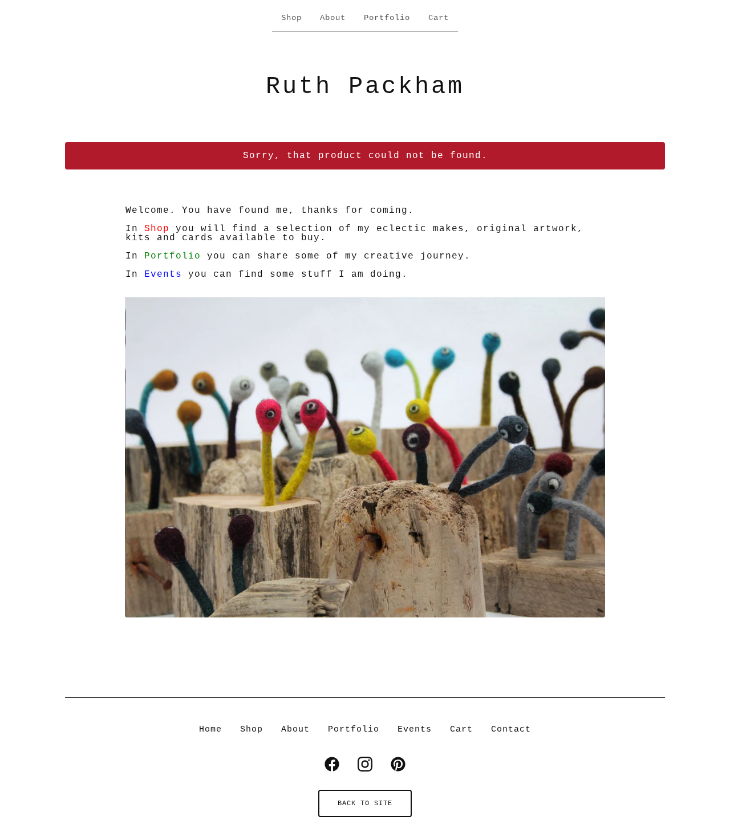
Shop (291, 17)
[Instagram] (365, 764)
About (333, 17)
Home (210, 729)
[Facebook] (331, 764)
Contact (511, 729)
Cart (438, 17)
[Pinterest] (398, 764)
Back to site (365, 803)
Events (163, 274)
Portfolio (387, 17)
